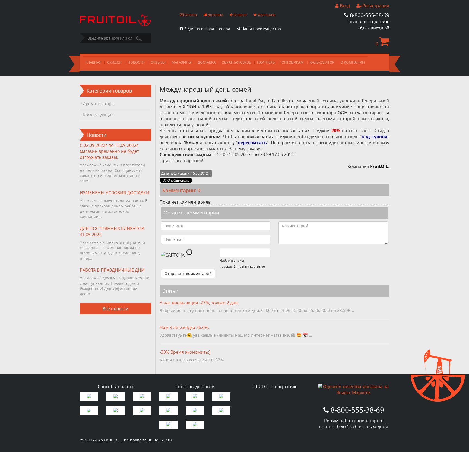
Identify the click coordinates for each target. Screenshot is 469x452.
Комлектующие (98, 114)
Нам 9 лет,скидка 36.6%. (184, 327)
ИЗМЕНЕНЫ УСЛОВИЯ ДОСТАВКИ (114, 193)
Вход (344, 6)
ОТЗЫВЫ (158, 62)
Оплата (190, 14)
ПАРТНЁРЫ (266, 62)
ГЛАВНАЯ (93, 62)
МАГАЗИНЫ (182, 62)
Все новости (115, 309)
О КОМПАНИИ (352, 62)
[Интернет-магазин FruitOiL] (115, 24)
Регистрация (375, 6)
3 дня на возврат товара (206, 28)
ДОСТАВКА (207, 62)
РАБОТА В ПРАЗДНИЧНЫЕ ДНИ (112, 270)
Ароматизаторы (99, 103)
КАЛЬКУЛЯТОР (322, 62)
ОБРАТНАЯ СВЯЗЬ (236, 62)
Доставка (215, 14)
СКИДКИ (114, 62)
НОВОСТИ (136, 62)
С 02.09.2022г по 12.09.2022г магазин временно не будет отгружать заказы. (109, 151)
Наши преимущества (260, 28)
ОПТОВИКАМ (292, 62)
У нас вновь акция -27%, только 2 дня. (199, 303)
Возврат (240, 14)
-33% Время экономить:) (185, 352)
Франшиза (266, 14)
